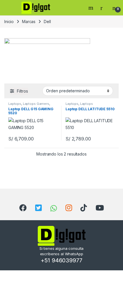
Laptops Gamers (36, 104)
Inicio (9, 21)
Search (91, 8)
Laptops (14, 104)
